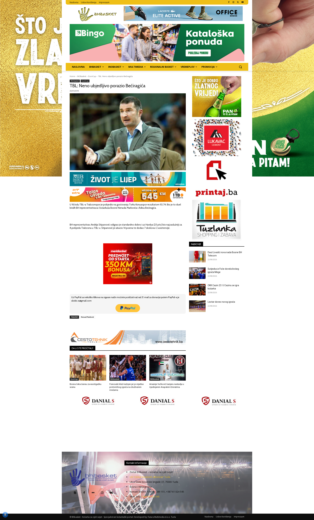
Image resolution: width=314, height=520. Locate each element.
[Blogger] (75, 493)
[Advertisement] (157, 429)
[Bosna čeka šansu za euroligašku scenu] (88, 367)
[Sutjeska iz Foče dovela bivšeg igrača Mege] (197, 273)
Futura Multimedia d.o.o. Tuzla (162, 517)
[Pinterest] (107, 324)
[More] (122, 324)
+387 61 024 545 (150, 496)
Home (72, 76)
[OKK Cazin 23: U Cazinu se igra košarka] (197, 289)
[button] (240, 67)
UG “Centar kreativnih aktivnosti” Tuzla (150, 476)
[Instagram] (233, 2)
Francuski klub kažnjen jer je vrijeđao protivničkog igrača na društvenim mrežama (126, 387)
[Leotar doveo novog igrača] (197, 306)
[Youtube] (242, 2)
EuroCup (92, 76)
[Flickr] (93, 493)
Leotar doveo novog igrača (221, 302)
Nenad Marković (87, 317)
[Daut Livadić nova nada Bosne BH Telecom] (197, 256)
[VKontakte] (111, 493)
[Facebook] (229, 2)
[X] (238, 2)
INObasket (81, 76)
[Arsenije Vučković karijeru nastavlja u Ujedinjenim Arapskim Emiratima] (167, 367)
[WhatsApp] (115, 324)
